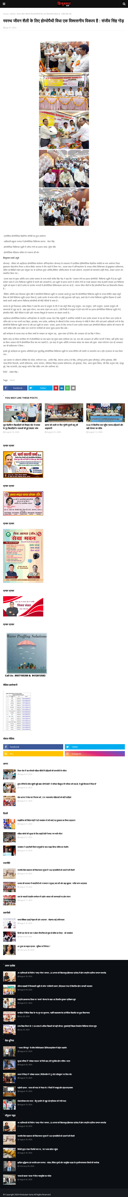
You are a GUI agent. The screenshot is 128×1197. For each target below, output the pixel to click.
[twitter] (95, 746)
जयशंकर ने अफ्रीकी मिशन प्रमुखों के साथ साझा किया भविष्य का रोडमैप (42, 847)
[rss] (33, 753)
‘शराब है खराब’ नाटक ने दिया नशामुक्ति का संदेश (34, 1175)
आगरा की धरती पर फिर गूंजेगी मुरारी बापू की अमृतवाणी (61, 426)
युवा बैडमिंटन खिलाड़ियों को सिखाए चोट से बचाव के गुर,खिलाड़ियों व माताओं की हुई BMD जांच (21, 426)
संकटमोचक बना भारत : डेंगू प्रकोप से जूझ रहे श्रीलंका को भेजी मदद (41, 1101)
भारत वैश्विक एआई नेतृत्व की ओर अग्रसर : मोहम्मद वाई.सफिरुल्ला (40, 919)
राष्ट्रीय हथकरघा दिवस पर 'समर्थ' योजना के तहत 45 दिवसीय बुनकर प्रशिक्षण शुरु (46, 999)
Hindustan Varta (26, 1194)
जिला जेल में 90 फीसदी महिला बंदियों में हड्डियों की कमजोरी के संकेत (41, 770)
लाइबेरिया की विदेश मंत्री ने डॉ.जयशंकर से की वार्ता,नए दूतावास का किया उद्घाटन (46, 820)
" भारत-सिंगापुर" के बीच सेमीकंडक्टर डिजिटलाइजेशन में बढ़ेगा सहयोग (42, 1047)
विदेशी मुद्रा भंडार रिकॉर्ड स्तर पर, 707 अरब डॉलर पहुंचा (37, 1149)
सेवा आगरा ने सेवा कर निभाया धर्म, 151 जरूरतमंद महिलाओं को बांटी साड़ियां (44, 797)
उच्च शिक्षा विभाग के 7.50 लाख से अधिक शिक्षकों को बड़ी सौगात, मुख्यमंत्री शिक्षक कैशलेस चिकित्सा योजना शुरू (57, 1026)
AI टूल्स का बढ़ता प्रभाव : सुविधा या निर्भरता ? (33, 946)
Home (6, 14)
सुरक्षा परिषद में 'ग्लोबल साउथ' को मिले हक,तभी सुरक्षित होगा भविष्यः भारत (43, 1061)
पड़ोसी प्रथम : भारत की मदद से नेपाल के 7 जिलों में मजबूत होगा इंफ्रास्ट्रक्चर (45, 1087)
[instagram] (95, 753)
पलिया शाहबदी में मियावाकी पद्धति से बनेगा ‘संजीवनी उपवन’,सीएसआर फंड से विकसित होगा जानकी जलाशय (54, 986)
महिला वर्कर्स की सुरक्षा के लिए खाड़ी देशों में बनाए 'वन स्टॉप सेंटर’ (40, 833)
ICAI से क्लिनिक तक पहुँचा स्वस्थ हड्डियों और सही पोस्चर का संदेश (104, 426)
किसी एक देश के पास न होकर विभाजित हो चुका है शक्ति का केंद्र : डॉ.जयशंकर (45, 933)
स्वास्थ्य (12, 14)
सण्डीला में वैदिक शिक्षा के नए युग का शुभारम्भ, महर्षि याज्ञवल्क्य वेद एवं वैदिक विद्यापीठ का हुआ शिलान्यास (53, 1012)
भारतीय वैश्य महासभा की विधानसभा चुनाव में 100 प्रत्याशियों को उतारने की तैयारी (46, 870)
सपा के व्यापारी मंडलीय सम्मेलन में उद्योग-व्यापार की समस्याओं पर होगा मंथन (43, 896)
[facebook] (33, 746)
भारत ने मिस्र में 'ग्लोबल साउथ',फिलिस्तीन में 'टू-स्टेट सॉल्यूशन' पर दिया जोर (44, 1074)
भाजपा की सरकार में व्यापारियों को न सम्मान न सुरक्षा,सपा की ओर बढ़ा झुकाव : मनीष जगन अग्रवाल (52, 883)
